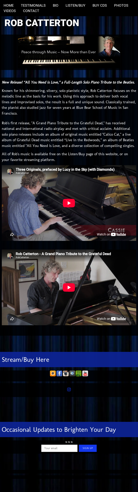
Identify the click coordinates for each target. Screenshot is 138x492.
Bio (55, 5)
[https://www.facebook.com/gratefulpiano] (59, 373)
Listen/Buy (75, 5)
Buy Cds (100, 5)
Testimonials (33, 5)
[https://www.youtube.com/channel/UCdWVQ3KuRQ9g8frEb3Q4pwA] (85, 373)
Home (9, 5)
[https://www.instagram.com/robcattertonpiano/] (66, 373)
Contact (31, 11)
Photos (121, 5)
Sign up (88, 448)
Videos (10, 11)
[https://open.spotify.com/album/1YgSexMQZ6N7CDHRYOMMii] (78, 373)
